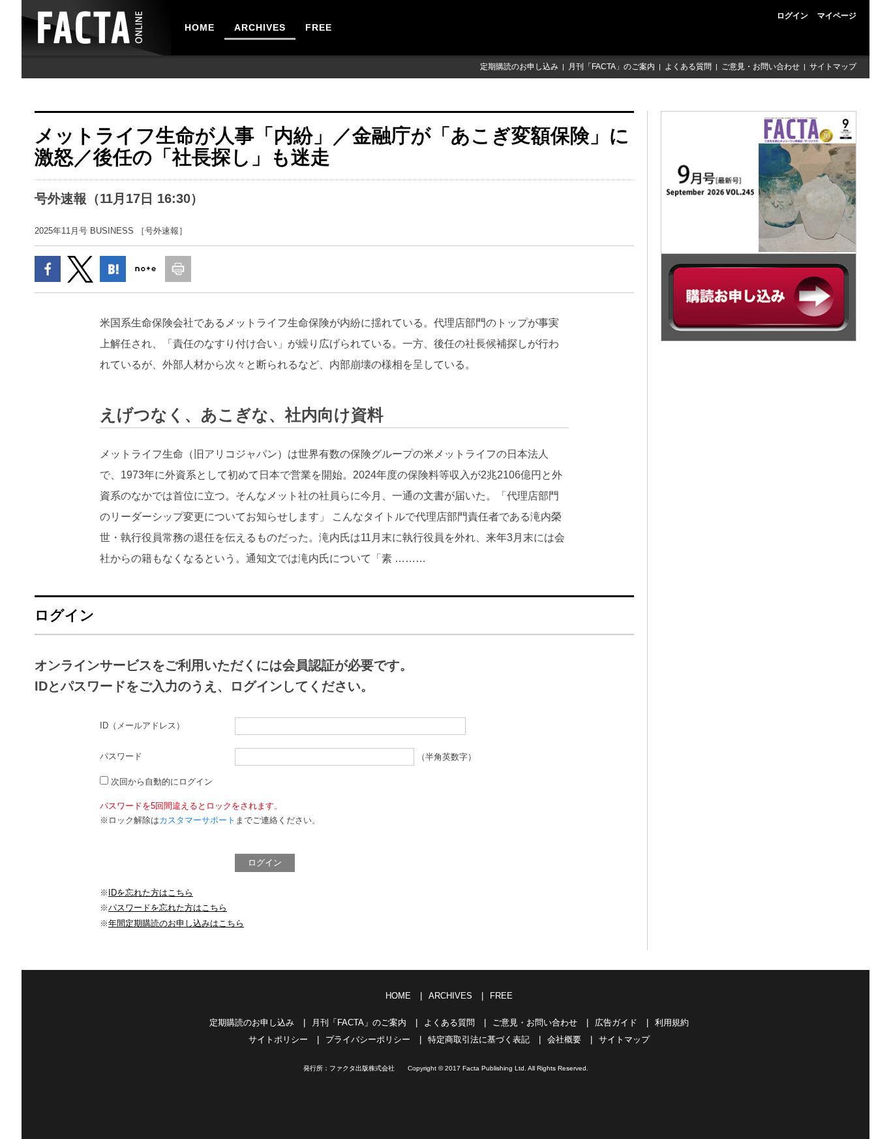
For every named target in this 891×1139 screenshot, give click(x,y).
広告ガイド (616, 1022)
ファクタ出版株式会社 (362, 1068)
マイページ (836, 15)
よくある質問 (688, 66)
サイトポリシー (278, 1039)
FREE (318, 27)
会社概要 (564, 1039)
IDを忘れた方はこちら (150, 892)
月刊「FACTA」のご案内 (611, 66)
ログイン (792, 15)
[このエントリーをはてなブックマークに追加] (113, 269)
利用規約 (672, 1022)
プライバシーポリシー (367, 1039)
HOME (200, 27)
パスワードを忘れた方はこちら (167, 908)
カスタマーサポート (197, 820)
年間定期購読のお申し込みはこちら (176, 923)
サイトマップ (832, 66)
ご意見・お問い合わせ (760, 66)
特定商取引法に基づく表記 (479, 1039)
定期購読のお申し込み (519, 66)
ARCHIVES (260, 27)
